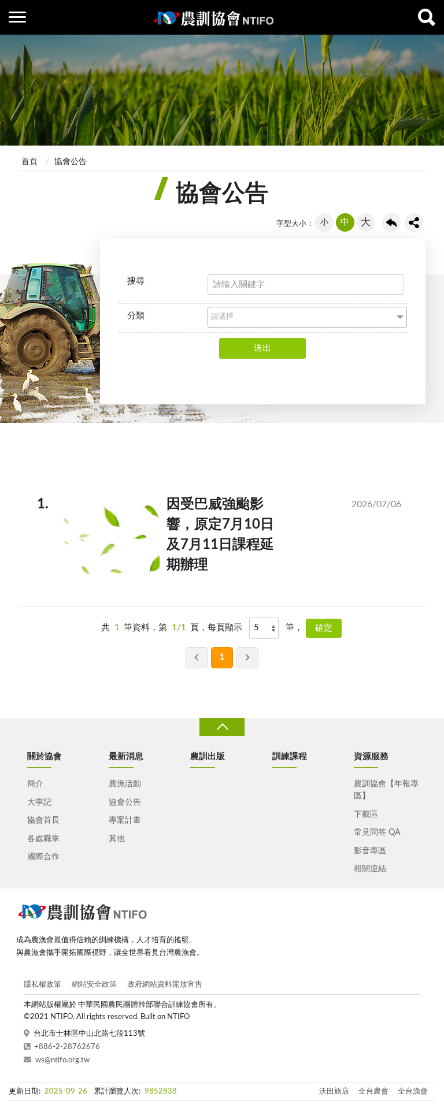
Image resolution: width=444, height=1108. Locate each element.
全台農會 (373, 1091)
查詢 (426, 17)
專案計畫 (125, 820)
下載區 (366, 814)
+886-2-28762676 (67, 1047)
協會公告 (70, 162)
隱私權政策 (42, 984)
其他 (117, 839)
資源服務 (371, 756)
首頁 (29, 162)
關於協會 (44, 756)
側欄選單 (17, 17)
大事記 (39, 802)
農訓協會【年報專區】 (386, 790)
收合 (222, 727)
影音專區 (370, 851)
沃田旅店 (334, 1091)
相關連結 (370, 869)
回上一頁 (391, 222)
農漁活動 (125, 784)
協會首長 (43, 820)
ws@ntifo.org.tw (62, 1060)
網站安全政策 (94, 984)
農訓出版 (207, 756)
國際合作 (43, 857)
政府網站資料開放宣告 (164, 984)
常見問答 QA (377, 832)
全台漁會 (413, 1091)
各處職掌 (43, 839)
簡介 (35, 784)
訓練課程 (289, 756)
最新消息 (126, 756)
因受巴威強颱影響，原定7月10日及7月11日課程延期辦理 (228, 534)
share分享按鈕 (414, 222)
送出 (262, 348)
